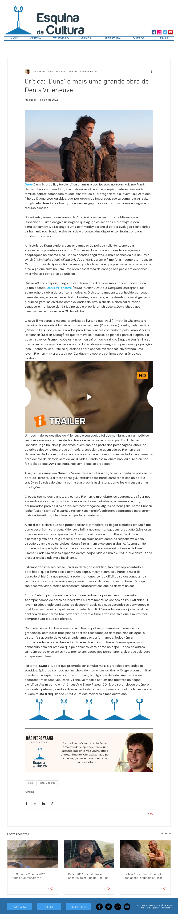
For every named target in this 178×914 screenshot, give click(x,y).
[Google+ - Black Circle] (117, 906)
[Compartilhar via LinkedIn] (43, 803)
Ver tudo (166, 833)
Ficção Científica (47, 783)
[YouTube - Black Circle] (127, 906)
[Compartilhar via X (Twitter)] (35, 803)
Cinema (29, 791)
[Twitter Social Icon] (165, 32)
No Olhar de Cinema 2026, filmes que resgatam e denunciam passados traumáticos (29, 876)
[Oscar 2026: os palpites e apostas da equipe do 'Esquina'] (89, 854)
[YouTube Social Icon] (170, 32)
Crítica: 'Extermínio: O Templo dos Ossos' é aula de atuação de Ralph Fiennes (143, 876)
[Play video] (89, 397)
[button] (139, 38)
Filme (30, 783)
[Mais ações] (151, 71)
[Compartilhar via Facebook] (26, 803)
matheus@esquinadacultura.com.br (156, 908)
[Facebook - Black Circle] (99, 906)
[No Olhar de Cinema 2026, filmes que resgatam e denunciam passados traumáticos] (32, 854)
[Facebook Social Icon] (154, 32)
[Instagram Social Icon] (159, 32)
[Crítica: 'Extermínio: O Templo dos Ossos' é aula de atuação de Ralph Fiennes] (145, 854)
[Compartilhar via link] (52, 803)
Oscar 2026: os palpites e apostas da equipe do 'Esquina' (88, 876)
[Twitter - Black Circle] (108, 906)
